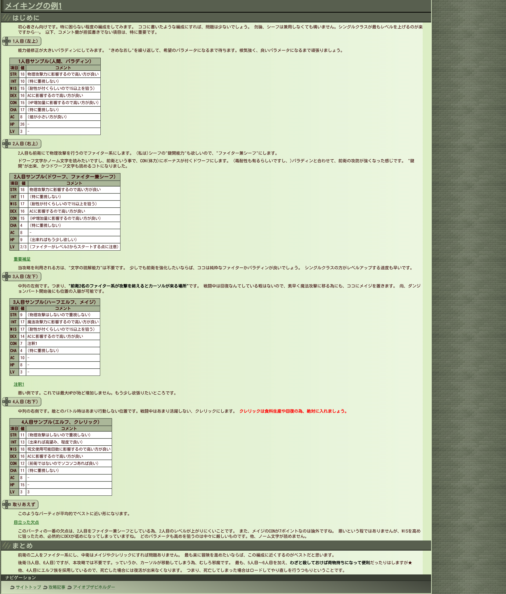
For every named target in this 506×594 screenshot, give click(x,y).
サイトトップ (28, 587)
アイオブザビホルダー (94, 587)
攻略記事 (56, 587)
